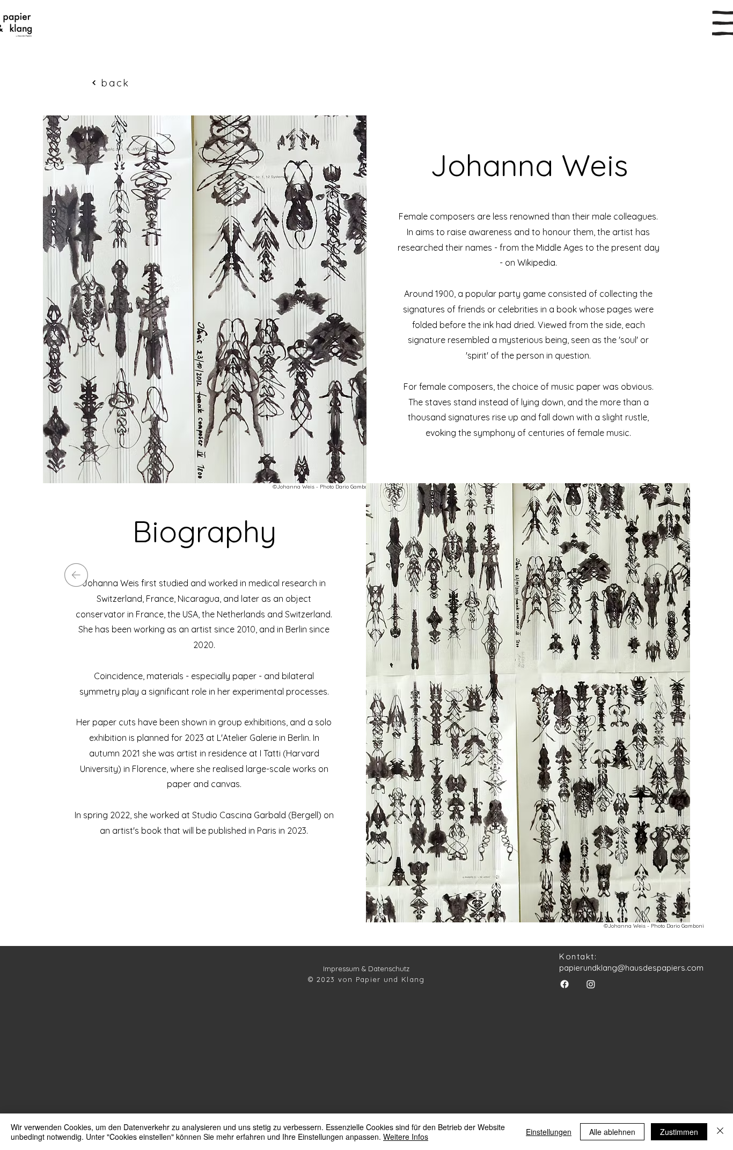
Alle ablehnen (612, 1131)
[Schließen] (720, 1131)
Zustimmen (679, 1131)
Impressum (341, 968)
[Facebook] (564, 984)
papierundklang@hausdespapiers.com (631, 968)
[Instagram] (590, 984)
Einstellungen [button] (548, 1131)
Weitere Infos (405, 1136)
